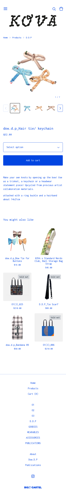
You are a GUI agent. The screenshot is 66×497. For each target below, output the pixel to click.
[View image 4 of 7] (51, 108)
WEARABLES (33, 432)
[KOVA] (33, 20)
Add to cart (33, 160)
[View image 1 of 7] (15, 108)
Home (5, 37)
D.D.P (29, 37)
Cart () (33, 393)
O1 (33, 404)
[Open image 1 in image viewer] (33, 71)
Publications (33, 465)
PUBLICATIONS (33, 443)
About (33, 454)
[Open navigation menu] (5, 9)
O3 (33, 415)
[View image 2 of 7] (27, 108)
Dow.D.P (33, 459)
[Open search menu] (54, 9)
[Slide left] (5, 108)
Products (16, 37)
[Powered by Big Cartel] (33, 487)
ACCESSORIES (33, 437)
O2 (33, 410)
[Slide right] (60, 108)
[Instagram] (33, 476)
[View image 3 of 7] (39, 108)
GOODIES (33, 426)
